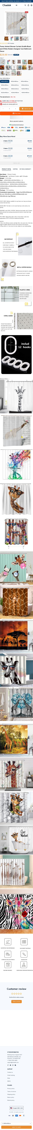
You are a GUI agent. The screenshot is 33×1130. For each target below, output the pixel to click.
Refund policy (10, 1100)
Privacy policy (11, 1088)
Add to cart (16, 1127)
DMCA (9, 1081)
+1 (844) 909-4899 (12, 1060)
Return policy (10, 1097)
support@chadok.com (13, 1062)
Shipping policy (11, 1094)
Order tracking (11, 1075)
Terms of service (11, 1091)
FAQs (8, 1078)
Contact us (10, 1072)
